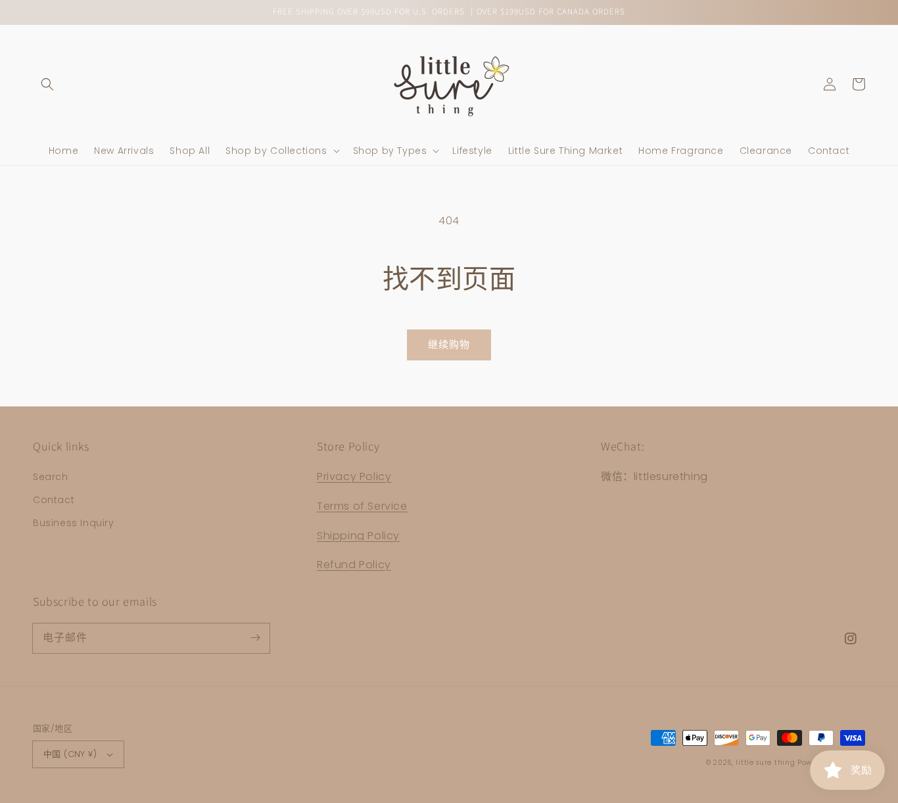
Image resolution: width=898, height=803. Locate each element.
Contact (53, 499)
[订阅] (255, 637)
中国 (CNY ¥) (70, 754)
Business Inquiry (73, 522)
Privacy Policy (354, 476)
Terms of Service (362, 506)
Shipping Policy (358, 535)
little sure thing (765, 762)
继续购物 (449, 344)
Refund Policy (354, 564)
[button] (47, 84)
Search (50, 476)
